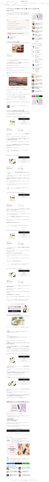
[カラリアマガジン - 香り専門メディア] (24, 1)
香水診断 (28, 425)
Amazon (24, 157)
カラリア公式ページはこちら (18, 433)
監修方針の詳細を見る (9, 34)
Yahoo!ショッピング (24, 123)
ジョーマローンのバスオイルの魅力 (12, 21)
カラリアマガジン (17, 439)
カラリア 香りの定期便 (18, 441)
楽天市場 (24, 159)
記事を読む (12, 468)
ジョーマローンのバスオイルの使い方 (12, 25)
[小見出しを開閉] (28, 22)
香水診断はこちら (18, 430)
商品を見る (37, 47)
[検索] (13, 1)
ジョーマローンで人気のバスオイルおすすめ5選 (13, 23)
